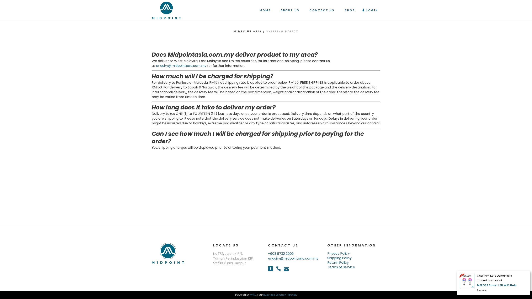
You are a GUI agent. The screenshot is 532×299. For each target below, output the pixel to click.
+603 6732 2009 (281, 253)
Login (372, 10)
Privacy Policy (338, 253)
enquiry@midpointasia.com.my (181, 65)
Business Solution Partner (279, 295)
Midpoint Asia (248, 31)
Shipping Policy (339, 258)
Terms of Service (341, 267)
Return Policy (338, 262)
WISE (253, 295)
